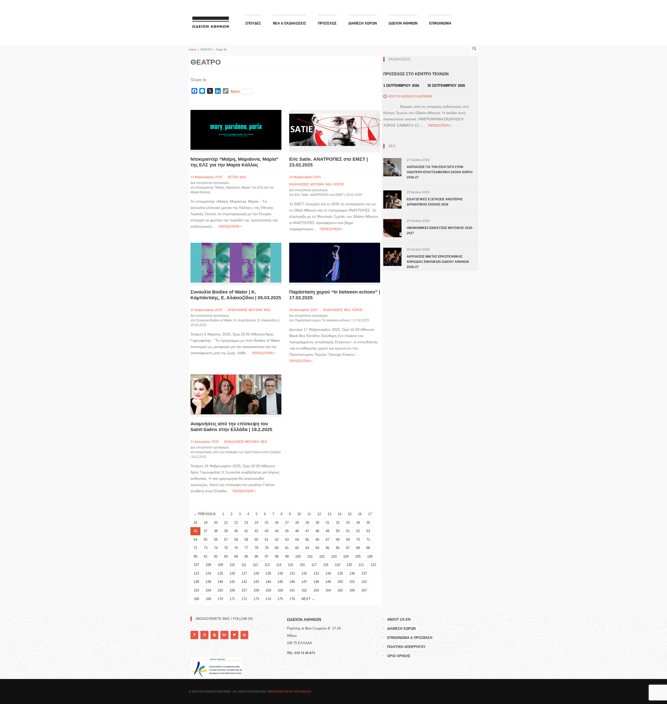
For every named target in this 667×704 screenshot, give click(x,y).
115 (290, 565)
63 (287, 539)
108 (208, 565)
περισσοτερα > (230, 226)
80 (277, 548)
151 (352, 582)
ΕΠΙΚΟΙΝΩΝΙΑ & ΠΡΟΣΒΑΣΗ (409, 638)
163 (316, 590)
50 (337, 531)
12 (319, 514)
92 (216, 556)
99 (287, 556)
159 (268, 590)
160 (280, 590)
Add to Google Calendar (410, 96)
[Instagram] (204, 635)
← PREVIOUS (205, 514)
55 (205, 539)
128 (256, 573)
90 (195, 556)
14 (339, 514)
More (235, 91)
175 (280, 599)
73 (205, 548)
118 (325, 565)
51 (348, 531)
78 (256, 548)
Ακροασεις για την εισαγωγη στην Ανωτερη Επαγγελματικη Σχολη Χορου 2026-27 (440, 172)
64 (297, 539)
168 (196, 599)
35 (368, 523)
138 (196, 582)
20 (216, 523)
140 (220, 582)
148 (316, 582)
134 (328, 573)
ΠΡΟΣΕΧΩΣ (327, 23)
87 (348, 548)
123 (196, 573)
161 (292, 590)
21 (226, 523)
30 (317, 523)
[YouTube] (214, 635)
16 (360, 514)
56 (216, 539)
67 (327, 539)
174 (268, 599)
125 (220, 573)
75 (226, 548)
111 (243, 565)
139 (208, 582)
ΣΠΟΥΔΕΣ (253, 23)
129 (268, 573)
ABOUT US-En (398, 619)
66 (317, 539)
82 (297, 548)
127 (244, 573)
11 (309, 514)
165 (340, 590)
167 (364, 590)
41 (246, 531)
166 (352, 590)
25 (266, 523)
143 (256, 582)
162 (304, 590)
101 (310, 556)
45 (287, 531)
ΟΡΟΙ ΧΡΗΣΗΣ (398, 656)
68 (337, 539)
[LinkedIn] (244, 635)
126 (232, 573)
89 (368, 548)
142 (244, 582)
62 (277, 539)
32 (337, 523)
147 (304, 582)
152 (364, 582)
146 (292, 582)
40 (236, 531)
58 (236, 539)
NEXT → (308, 599)
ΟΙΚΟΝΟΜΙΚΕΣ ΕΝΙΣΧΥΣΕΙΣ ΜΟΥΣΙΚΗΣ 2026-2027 (440, 230)
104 (346, 556)
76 (236, 548)
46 (297, 531)
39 (226, 531)
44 (277, 531)
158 (256, 590)
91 (205, 556)
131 (292, 573)
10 (299, 514)
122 (373, 565)
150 (340, 582)
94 (236, 556)
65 (307, 539)
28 (297, 523)
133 (316, 573)
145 (280, 582)
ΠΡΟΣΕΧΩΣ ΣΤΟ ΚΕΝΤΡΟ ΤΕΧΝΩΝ (416, 74)
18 (195, 523)
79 (266, 548)
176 (292, 599)
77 (246, 548)
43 (266, 531)
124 (208, 573)
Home (192, 49)
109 (220, 565)
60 (256, 539)
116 (302, 565)
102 (322, 556)
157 (244, 590)
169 (208, 599)
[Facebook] (194, 635)
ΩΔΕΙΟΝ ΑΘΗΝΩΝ (402, 23)
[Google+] (224, 635)
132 (304, 573)
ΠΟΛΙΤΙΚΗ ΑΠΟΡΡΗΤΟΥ (406, 647)
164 (328, 590)
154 (208, 590)
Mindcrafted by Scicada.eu (289, 691)
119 (337, 565)
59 (246, 539)
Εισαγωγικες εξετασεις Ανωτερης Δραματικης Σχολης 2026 (435, 201)
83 (307, 548)
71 (368, 539)
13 (329, 514)
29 (307, 523)
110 (232, 565)
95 (246, 556)
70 (358, 539)
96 (256, 556)
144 (268, 582)
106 (370, 556)
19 (205, 523)
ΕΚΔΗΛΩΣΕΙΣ (299, 184)
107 (196, 565)
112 (255, 565)
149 (328, 582)
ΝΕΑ (242, 177)
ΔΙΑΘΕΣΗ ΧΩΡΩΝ (362, 23)
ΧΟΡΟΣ (338, 184)
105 (358, 556)
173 (256, 599)
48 (317, 531)
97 (266, 556)
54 (195, 539)
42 (256, 531)
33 (348, 523)
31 (327, 523)
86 (337, 548)
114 (278, 565)
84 (317, 548)
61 (266, 539)
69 (348, 539)
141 (232, 582)
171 (232, 599)
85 (327, 548)
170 (220, 599)
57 (226, 539)
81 (287, 548)
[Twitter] (234, 635)
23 (246, 523)
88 (358, 548)
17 (370, 514)
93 (226, 556)
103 (334, 556)
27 (287, 523)
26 (277, 523)
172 (244, 599)
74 (216, 548)
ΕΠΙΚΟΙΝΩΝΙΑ (440, 23)
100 (298, 556)
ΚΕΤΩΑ (233, 177)
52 (358, 531)
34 (358, 523)
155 (220, 590)
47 (307, 531)
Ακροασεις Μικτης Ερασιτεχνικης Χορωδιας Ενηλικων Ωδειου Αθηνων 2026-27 (438, 262)
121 (361, 565)
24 (256, 523)
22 (236, 523)
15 (349, 514)
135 (340, 573)
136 (352, 573)
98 (277, 556)
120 (349, 565)
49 (327, 531)
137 (364, 573)
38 (216, 531)
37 (205, 531)
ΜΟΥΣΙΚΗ (317, 184)
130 (280, 573)
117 (314, 565)
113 (267, 565)
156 (232, 590)
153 (196, 590)
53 (368, 531)
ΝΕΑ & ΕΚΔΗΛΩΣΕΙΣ (289, 23)
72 (195, 548)
